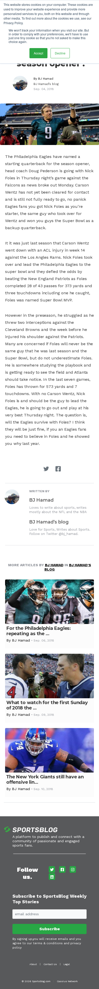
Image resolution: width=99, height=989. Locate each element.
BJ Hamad (45, 78)
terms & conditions (48, 943)
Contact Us (50, 964)
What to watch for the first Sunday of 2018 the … (47, 705)
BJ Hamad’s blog (46, 84)
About (33, 964)
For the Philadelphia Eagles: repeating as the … (38, 631)
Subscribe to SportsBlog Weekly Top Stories (49, 898)
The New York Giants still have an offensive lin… (45, 779)
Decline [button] (60, 53)
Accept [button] (38, 53)
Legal (66, 964)
